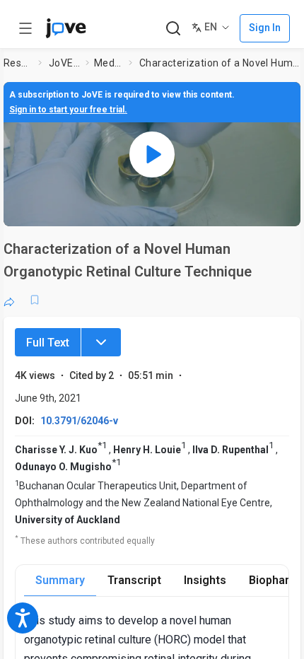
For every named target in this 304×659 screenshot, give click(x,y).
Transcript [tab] (134, 580)
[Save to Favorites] (34, 299)
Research (18, 63)
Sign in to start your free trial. (68, 110)
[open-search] (173, 28)
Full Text (47, 342)
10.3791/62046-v (79, 420)
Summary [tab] (60, 580)
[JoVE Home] (65, 28)
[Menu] (101, 342)
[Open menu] (25, 28)
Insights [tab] (205, 580)
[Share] (9, 299)
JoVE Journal (64, 63)
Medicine (108, 63)
